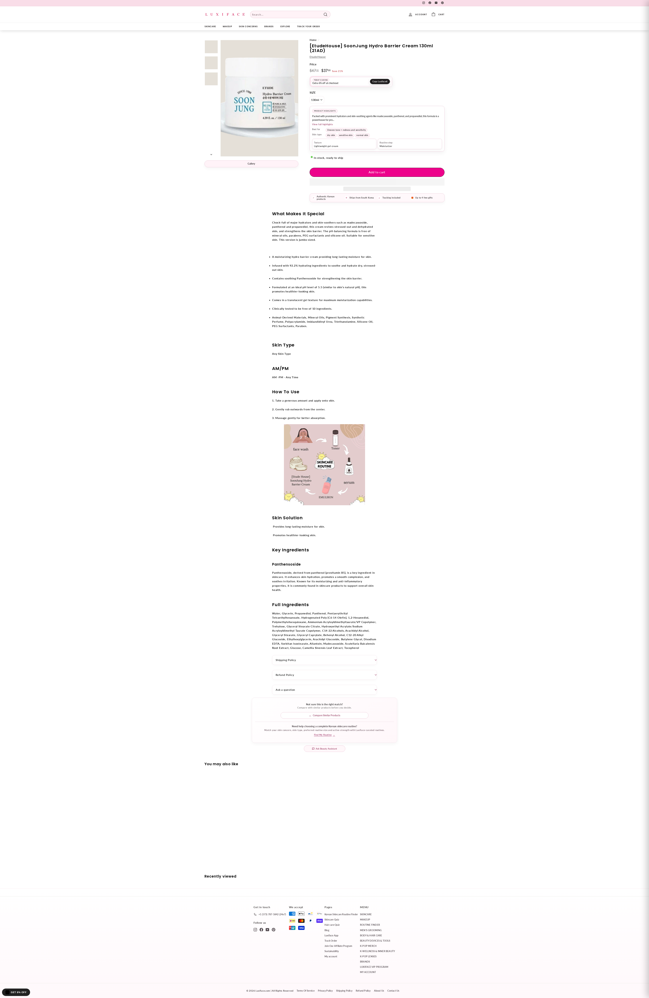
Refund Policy (285, 674)
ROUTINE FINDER (370, 924)
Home (313, 40)
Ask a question (285, 689)
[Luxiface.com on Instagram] (255, 929)
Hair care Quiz (332, 924)
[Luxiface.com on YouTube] (267, 929)
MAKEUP (227, 26)
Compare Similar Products (326, 715)
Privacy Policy (325, 990)
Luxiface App (331, 935)
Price (313, 64)
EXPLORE (285, 26)
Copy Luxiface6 (380, 81)
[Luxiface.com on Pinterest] (273, 929)
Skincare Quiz (331, 919)
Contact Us (393, 990)
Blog (326, 930)
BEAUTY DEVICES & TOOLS (375, 940)
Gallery (251, 163)
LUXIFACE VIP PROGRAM (374, 966)
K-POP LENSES (368, 956)
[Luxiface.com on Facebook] (261, 929)
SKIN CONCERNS (248, 26)
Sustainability (331, 951)
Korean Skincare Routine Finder (341, 914)
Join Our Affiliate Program (338, 945)
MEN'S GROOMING (371, 930)
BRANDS (269, 26)
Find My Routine (324, 734)
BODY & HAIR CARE (371, 935)
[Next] (211, 153)
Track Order (330, 940)
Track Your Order (308, 26)
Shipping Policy (286, 660)
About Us (379, 990)
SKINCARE (210, 26)
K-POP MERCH (368, 945)
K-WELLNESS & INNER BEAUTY (377, 951)
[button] (377, 182)
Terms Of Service (305, 990)
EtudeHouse (318, 56)
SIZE (313, 92)
